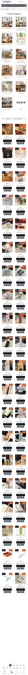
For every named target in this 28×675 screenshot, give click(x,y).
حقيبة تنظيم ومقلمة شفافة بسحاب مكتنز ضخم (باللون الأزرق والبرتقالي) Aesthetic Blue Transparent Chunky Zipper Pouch (20, 445)
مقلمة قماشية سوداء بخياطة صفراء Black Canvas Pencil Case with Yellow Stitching (7, 351)
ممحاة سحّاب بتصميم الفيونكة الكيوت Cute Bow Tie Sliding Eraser (7, 540)
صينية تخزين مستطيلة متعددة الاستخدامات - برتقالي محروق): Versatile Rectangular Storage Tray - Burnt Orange (7, 564)
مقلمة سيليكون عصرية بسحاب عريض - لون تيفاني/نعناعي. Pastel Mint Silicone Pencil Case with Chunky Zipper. (7, 422)
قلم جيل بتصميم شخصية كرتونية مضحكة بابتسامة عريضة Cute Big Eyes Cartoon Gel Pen (20, 516)
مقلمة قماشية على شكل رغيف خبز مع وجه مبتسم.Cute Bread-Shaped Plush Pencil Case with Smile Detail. (7, 445)
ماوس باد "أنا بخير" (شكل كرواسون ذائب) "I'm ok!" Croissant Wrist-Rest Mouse (7, 209)
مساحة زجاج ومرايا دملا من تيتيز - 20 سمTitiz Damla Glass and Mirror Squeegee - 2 (20, 564)
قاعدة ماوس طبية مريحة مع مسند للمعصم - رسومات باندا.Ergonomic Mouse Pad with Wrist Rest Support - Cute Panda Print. (21, 398)
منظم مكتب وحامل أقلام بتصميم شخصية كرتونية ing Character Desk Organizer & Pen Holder (7, 493)
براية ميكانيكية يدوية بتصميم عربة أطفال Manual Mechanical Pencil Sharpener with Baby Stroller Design (20, 304)
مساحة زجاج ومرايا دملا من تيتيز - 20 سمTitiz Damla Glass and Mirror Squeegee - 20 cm (7, 587)
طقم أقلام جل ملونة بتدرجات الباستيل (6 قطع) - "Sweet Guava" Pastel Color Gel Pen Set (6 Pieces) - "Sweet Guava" (7, 375)
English (22, 1)
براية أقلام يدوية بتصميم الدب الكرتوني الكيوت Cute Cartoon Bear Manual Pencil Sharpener (20, 469)
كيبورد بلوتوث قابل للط (20, 232)
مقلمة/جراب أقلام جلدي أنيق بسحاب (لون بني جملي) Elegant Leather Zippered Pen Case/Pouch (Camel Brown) (20, 327)
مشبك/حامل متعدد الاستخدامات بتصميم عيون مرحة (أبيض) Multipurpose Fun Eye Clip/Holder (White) (7, 233)
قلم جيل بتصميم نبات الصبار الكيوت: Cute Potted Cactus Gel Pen (20, 493)
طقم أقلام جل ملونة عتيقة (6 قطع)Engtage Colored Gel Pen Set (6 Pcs (21, 375)
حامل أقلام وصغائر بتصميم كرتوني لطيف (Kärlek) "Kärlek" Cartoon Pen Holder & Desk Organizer (20, 209)
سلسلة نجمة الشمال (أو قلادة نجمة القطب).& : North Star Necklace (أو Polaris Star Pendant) (7, 162)
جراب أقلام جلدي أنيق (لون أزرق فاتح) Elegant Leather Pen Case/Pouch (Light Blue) (20, 351)
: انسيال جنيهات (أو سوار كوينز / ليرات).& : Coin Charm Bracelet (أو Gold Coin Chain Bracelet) (7, 138)
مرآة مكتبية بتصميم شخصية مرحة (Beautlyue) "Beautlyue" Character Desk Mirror (7, 257)
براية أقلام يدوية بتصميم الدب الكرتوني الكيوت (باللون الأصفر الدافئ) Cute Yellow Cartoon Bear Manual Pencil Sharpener (7, 469)
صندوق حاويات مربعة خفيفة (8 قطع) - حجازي (7, 186)
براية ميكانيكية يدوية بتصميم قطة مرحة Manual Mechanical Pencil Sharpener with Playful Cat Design (7, 327)
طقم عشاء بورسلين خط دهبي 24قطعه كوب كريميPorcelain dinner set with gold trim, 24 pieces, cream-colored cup (20, 587)
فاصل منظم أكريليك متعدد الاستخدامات (21, 162)
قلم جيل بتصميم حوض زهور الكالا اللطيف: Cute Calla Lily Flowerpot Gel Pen (7, 516)
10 (17, 668)
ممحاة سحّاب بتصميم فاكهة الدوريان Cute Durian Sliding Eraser (20, 540)
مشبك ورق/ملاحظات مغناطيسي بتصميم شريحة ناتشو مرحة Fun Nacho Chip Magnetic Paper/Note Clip (20, 257)
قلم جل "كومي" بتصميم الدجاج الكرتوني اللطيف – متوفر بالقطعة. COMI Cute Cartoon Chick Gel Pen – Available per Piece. (7, 398)
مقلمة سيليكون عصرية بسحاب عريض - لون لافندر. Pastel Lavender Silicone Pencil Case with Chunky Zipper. (20, 422)
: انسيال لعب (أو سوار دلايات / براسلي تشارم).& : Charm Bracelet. (20, 138)
